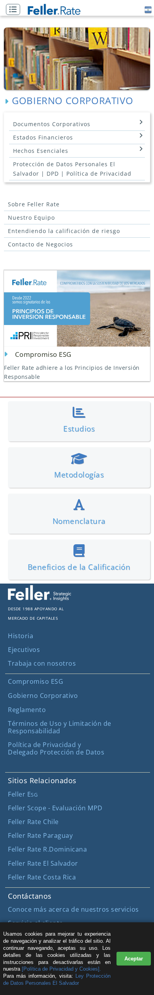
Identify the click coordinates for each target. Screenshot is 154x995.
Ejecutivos (24, 649)
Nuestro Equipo (31, 217)
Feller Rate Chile (33, 821)
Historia (20, 636)
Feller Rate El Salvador (43, 863)
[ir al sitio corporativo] (39, 598)
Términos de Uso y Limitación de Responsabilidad (59, 727)
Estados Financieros (43, 137)
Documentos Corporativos (51, 124)
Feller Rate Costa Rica (42, 877)
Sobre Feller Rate (34, 204)
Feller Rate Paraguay (40, 835)
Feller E (23, 794)
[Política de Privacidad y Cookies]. (61, 969)
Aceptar (133, 959)
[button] (15, 10)
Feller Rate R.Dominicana (47, 849)
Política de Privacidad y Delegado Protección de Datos (56, 748)
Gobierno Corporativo (43, 695)
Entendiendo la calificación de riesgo (64, 231)
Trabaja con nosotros (42, 663)
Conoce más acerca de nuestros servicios (73, 909)
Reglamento (27, 709)
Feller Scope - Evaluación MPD (55, 808)
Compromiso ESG (35, 681)
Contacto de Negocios (40, 244)
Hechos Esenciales (40, 150)
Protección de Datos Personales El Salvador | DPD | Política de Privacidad (72, 168)
